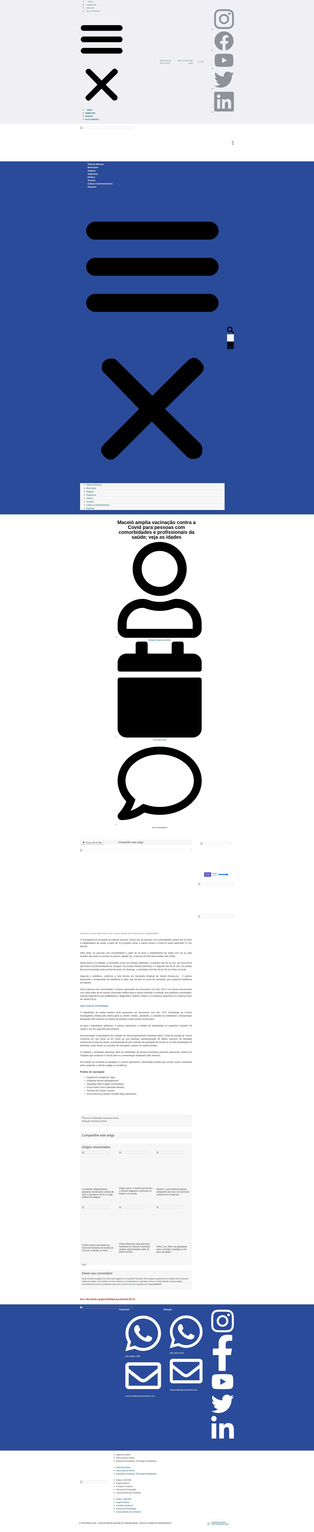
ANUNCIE (90, 8)
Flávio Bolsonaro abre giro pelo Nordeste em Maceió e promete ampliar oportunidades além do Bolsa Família (134, 1248)
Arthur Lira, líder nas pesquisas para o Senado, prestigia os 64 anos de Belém (171, 1249)
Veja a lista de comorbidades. (94, 1006)
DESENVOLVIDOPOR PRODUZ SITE (220, 1523)
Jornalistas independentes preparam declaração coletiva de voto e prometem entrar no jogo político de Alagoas (98, 1193)
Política (91, 177)
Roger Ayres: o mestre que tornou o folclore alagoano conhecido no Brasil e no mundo (135, 1191)
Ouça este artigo (94, 842)
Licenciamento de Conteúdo (128, 1493)
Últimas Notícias (96, 164)
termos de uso (129, 1284)
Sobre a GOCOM (123, 1480)
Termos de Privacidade (126, 1490)
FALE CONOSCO (93, 11)
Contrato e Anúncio (124, 1486)
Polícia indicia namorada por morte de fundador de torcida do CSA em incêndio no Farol (97, 1248)
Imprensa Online (123, 1455)
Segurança (93, 174)
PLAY (208, 874)
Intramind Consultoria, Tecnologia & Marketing (136, 1461)
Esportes (92, 187)
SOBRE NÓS (91, 5)
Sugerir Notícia (122, 1483)
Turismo (92, 180)
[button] (101, 62)
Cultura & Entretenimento (100, 184)
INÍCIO (90, 2)
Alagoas (91, 171)
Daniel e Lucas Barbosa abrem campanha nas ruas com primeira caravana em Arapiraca (172, 1192)
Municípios (93, 167)
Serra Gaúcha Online (125, 1458)
